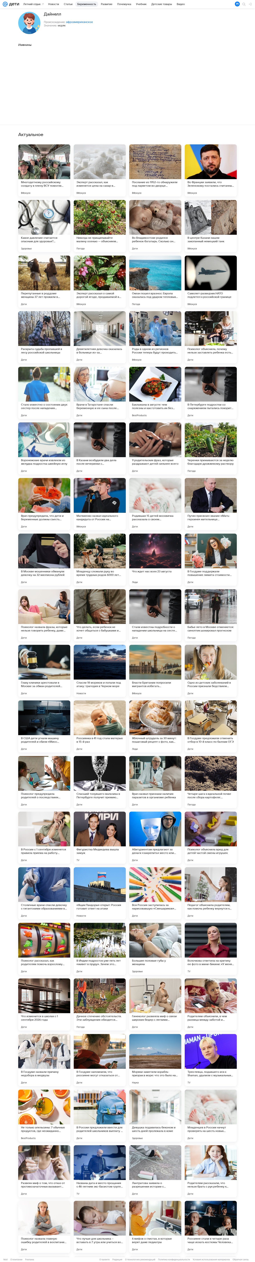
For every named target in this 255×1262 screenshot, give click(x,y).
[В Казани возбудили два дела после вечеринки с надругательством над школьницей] (100, 448)
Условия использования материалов (211, 1259)
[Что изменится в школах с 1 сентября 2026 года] (44, 1004)
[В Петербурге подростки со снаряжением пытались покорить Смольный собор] (211, 393)
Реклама (29, 1259)
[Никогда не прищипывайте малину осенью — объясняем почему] (100, 226)
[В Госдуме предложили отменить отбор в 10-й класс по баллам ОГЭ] (211, 726)
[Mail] (5, 4)
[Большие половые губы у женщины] (155, 949)
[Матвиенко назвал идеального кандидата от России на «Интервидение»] (100, 504)
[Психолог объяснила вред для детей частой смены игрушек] (211, 838)
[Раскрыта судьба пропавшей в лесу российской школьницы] (44, 337)
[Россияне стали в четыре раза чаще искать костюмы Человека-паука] (211, 1227)
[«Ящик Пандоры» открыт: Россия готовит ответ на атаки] (100, 893)
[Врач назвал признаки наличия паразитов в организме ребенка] (155, 782)
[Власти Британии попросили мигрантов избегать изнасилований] (155, 671)
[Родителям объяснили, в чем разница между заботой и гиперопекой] (211, 1004)
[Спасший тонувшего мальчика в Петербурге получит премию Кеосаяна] (100, 782)
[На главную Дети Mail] (13, 4)
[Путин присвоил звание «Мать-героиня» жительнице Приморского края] (211, 504)
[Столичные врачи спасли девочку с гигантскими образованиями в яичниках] (44, 893)
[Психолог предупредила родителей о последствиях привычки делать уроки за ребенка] (44, 782)
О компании (16, 1259)
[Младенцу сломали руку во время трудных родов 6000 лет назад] (100, 560)
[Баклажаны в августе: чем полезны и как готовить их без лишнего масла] (155, 393)
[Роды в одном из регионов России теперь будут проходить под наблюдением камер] (155, 337)
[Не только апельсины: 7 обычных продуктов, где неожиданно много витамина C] (44, 1116)
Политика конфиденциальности (174, 1259)
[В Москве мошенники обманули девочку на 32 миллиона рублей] (44, 560)
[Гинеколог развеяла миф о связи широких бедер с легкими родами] (155, 1004)
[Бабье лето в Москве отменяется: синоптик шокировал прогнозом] (211, 615)
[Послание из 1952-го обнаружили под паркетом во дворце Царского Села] (155, 170)
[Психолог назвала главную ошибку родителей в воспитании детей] (44, 1227)
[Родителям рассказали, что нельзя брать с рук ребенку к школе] (211, 1171)
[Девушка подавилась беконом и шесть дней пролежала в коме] (155, 1116)
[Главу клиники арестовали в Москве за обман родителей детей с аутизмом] (44, 671)
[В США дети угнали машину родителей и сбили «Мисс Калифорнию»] (44, 726)
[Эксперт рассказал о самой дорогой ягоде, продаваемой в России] (100, 282)
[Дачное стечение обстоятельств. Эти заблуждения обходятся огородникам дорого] (100, 1004)
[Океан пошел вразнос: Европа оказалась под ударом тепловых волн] (155, 282)
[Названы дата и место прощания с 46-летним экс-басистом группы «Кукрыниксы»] (100, 1171)
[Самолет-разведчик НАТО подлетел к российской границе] (211, 282)
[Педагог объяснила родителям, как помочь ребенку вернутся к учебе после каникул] (211, 893)
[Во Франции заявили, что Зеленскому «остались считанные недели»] (211, 170)
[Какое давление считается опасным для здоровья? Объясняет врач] (44, 226)
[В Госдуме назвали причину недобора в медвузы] (44, 1060)
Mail (5, 1259)
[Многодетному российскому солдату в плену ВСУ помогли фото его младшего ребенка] (44, 170)
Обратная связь (241, 1259)
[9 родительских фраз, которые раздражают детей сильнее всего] (155, 448)
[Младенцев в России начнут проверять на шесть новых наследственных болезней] (211, 1116)
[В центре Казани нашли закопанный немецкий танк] (211, 226)
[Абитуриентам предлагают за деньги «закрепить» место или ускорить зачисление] (155, 838)
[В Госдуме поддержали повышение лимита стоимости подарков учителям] (211, 560)
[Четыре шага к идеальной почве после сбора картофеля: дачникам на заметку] (211, 782)
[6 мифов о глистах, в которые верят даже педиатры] (155, 1227)
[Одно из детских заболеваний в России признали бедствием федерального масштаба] (211, 671)
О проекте (104, 1259)
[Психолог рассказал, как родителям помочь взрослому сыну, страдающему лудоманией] (44, 949)
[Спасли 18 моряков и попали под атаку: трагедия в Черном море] (100, 671)
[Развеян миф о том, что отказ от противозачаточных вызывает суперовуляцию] (44, 1171)
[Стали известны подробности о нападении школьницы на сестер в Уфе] (155, 615)
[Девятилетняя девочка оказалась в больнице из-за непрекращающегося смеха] (100, 337)
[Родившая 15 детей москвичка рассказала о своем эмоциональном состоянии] (155, 504)
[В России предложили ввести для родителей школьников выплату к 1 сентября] (100, 1116)
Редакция (117, 1259)
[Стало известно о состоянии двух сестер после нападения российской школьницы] (44, 393)
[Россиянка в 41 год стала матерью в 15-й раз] (100, 726)
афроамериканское (79, 22)
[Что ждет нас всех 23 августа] (155, 560)
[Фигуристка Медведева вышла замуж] (100, 838)
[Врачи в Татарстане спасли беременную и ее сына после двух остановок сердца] (100, 393)
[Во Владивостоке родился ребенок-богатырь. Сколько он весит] (155, 226)
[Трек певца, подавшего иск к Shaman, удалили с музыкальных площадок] (211, 1060)
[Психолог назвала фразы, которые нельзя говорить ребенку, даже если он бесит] (44, 615)
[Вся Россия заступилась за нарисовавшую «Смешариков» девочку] (155, 893)
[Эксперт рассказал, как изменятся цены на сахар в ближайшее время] (100, 170)
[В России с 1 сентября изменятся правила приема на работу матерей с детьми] (44, 838)
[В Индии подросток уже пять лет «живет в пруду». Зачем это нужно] (100, 949)
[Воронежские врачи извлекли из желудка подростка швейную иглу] (44, 448)
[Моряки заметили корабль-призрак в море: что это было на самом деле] (155, 1060)
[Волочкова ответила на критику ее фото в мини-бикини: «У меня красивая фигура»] (211, 949)
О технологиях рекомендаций (140, 1259)
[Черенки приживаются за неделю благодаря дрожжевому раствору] (211, 448)
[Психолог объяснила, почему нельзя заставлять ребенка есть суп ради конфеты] (211, 337)
